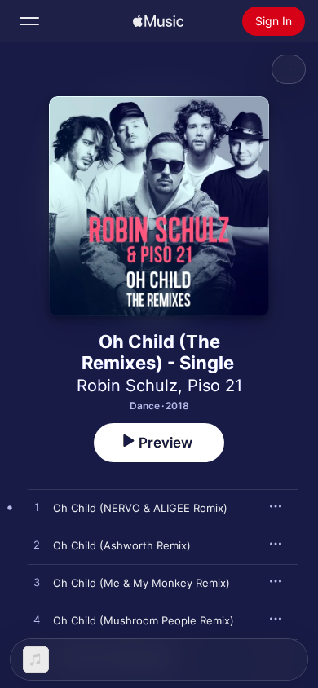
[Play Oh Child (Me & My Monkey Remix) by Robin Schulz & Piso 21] (36, 583)
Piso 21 (215, 385)
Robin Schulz (127, 385)
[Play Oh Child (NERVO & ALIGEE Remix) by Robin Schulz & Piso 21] (36, 508)
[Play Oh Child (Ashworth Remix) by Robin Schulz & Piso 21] (36, 545)
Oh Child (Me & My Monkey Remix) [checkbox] (141, 582)
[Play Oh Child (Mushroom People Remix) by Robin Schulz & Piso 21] (36, 620)
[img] (158, 21)
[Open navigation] (29, 21)
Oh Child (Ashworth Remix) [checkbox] (122, 545)
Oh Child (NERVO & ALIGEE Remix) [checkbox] (140, 507)
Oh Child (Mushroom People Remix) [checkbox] (143, 620)
